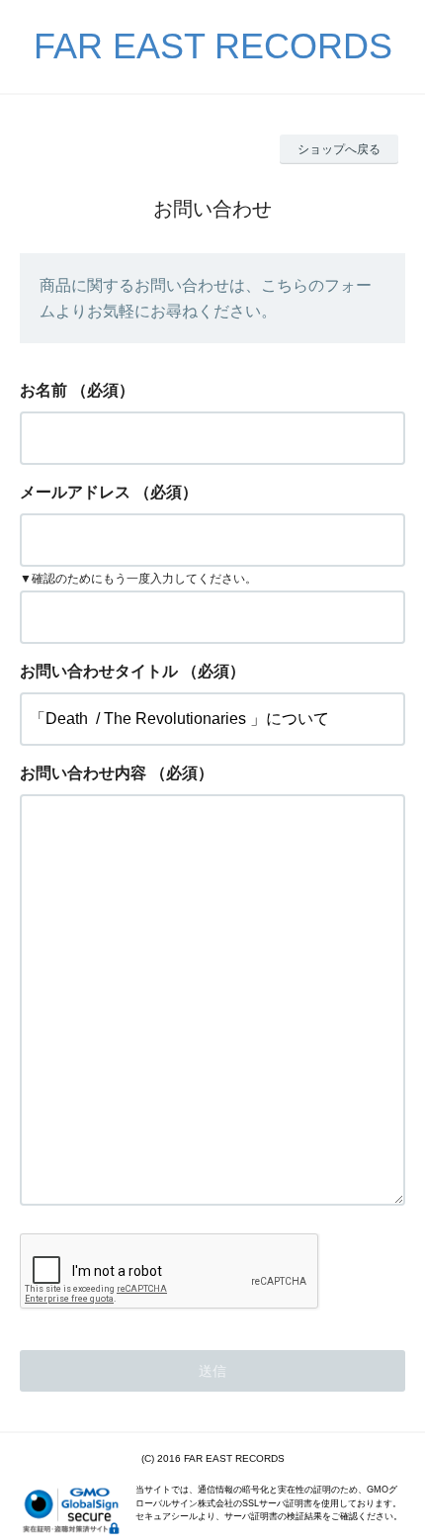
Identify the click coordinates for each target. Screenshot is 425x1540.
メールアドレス (75, 492)
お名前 (43, 390)
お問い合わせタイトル (99, 671)
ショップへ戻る (339, 149)
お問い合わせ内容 (83, 773)
